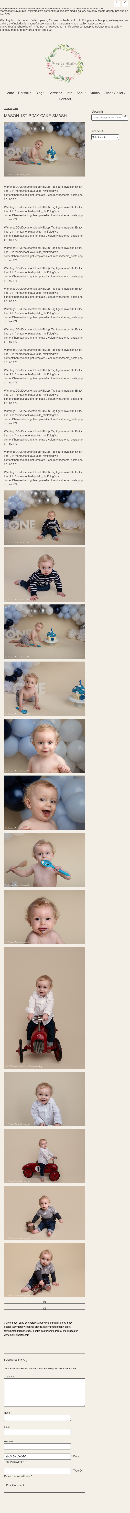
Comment (9, 1376)
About (81, 92)
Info (69, 92)
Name (8, 1412)
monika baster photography (47, 1330)
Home (9, 92)
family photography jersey (57, 1326)
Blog (39, 92)
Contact (65, 98)
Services (55, 92)
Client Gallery (114, 92)
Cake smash (10, 1322)
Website (8, 1441)
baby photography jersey (52, 1322)
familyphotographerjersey (17, 1330)
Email (8, 1427)
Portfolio (24, 92)
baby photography (28, 1322)
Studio (95, 92)
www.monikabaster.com (16, 1334)
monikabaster (70, 1330)
